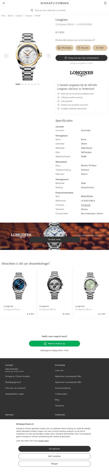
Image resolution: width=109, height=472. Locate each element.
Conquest (86, 205)
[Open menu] (4, 3)
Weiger (54, 463)
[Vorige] (6, 55)
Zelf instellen (54, 456)
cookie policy (43, 441)
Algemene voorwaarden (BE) (68, 382)
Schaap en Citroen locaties (17, 376)
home (3, 16)
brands (10, 16)
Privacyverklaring (62, 388)
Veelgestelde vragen (14, 394)
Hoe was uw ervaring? (15, 388)
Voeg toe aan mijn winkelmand (83, 58)
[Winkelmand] (105, 3)
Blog (57, 399)
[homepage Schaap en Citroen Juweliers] (54, 3)
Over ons (59, 370)
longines (19, 16)
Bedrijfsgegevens (13, 382)
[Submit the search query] (32, 10)
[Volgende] (48, 55)
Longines (62, 19)
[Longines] (81, 73)
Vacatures (59, 405)
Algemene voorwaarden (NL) (68, 376)
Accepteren (54, 448)
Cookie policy (61, 394)
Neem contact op (56, 343)
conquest (28, 16)
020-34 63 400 (11, 369)
